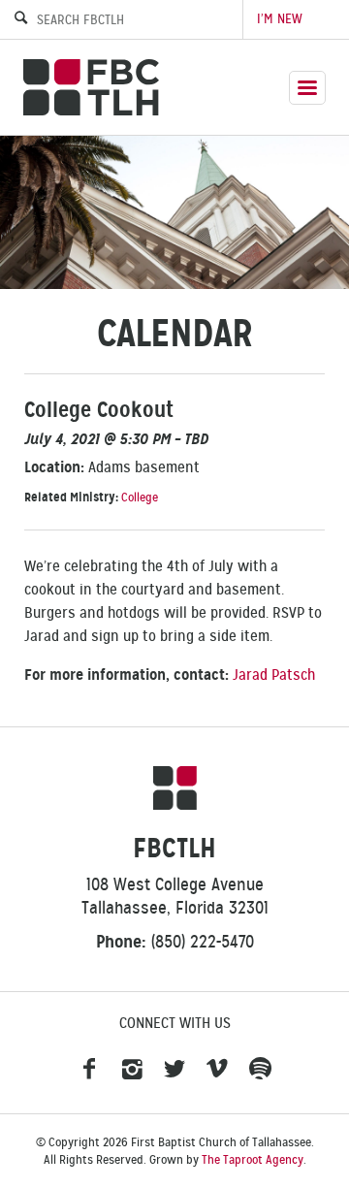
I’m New (279, 19)
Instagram (131, 1069)
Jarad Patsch (274, 675)
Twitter (174, 1069)
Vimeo (217, 1069)
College (139, 497)
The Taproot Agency (252, 1160)
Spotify (259, 1069)
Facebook (89, 1069)
